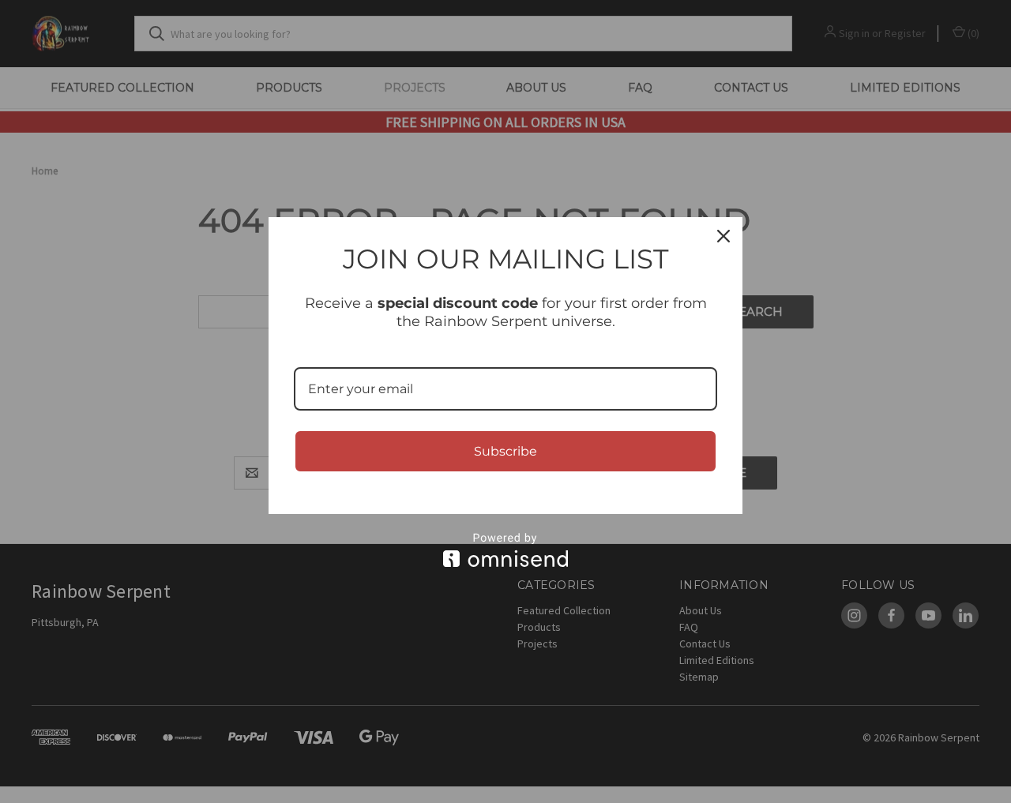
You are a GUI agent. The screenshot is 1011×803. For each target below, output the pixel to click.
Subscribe (505, 451)
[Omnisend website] (505, 550)
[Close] (723, 236)
